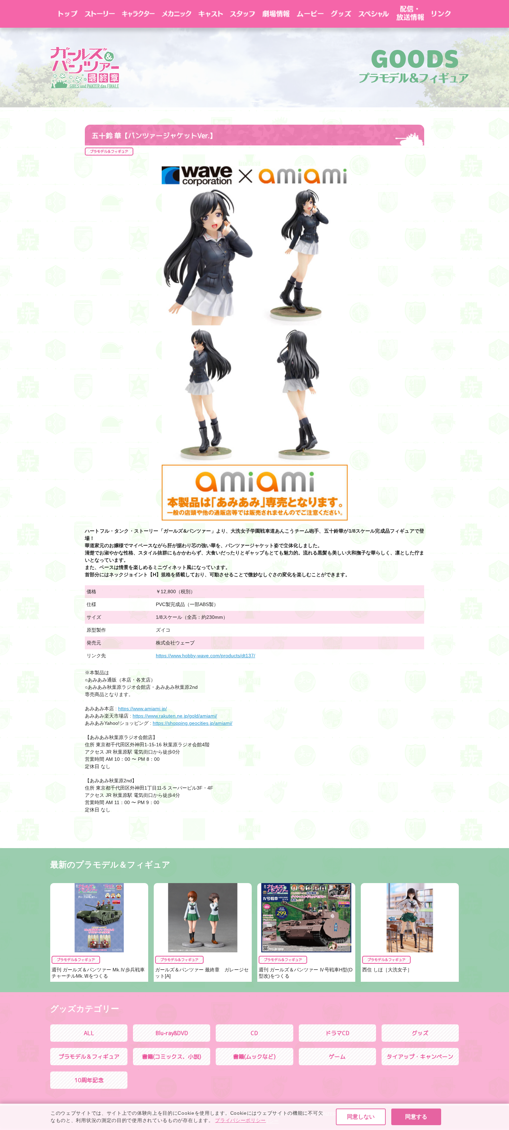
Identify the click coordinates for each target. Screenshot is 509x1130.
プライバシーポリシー (240, 1120)
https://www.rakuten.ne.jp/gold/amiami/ (175, 716)
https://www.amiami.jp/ (142, 708)
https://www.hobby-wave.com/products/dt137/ (205, 655)
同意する (416, 1117)
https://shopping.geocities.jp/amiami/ (192, 723)
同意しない (361, 1117)
